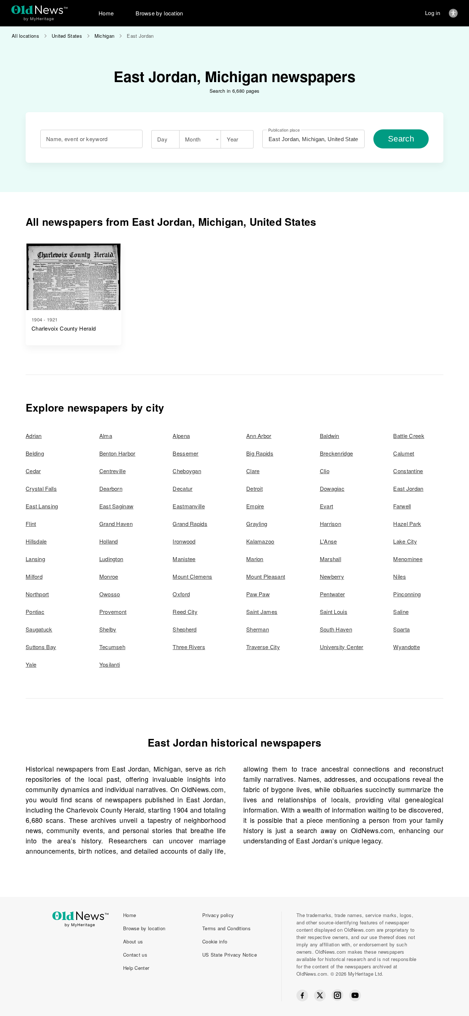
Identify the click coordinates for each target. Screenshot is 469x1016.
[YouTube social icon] (355, 995)
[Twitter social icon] (320, 995)
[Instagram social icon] (337, 995)
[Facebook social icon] (302, 995)
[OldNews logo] (39, 9)
